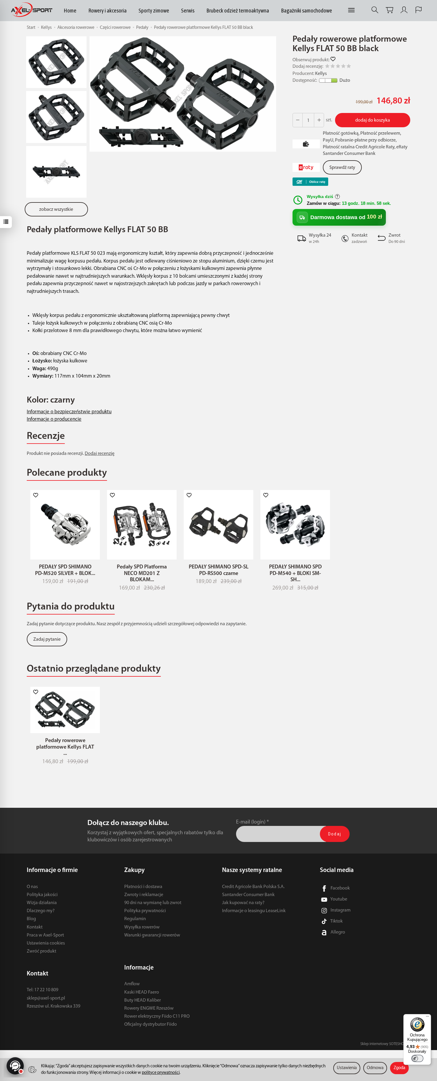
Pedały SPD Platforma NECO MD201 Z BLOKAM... (142, 573)
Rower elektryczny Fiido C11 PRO (157, 1016)
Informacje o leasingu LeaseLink (254, 911)
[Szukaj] (374, 10)
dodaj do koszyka (372, 120)
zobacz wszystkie (56, 209)
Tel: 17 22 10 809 (42, 990)
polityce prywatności (161, 1073)
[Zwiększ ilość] (298, 120)
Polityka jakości (42, 895)
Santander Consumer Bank (248, 895)
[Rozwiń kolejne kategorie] (351, 10)
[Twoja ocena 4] (343, 67)
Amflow (132, 984)
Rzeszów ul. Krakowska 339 (53, 1006)
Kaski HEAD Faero (141, 992)
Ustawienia (347, 1068)
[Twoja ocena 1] (327, 67)
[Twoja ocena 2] (332, 67)
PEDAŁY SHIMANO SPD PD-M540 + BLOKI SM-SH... (295, 573)
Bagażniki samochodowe (306, 10)
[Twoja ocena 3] (338, 67)
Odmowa (375, 1068)
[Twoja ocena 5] (348, 67)
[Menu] (427, 1017)
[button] (183, 94)
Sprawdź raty (342, 167)
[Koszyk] (389, 10)
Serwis (187, 10)
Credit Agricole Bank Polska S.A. (253, 886)
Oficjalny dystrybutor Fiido (150, 1024)
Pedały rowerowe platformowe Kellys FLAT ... (65, 747)
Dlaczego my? (41, 911)
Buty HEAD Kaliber (142, 1000)
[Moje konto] (404, 10)
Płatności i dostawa (143, 886)
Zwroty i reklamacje (143, 895)
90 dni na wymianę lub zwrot (152, 903)
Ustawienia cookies (46, 943)
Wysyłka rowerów (142, 927)
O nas (32, 886)
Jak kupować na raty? (243, 903)
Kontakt (35, 927)
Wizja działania (42, 903)
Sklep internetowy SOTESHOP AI (385, 1044)
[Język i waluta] (418, 10)
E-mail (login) (250, 822)
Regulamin (135, 919)
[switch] (417, 1058)
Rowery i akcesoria (107, 10)
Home (70, 10)
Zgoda (399, 1068)
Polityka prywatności (145, 911)
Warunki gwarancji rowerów (152, 935)
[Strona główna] (33, 10)
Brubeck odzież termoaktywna (237, 10)
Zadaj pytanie (47, 639)
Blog (31, 919)
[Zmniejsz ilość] (319, 120)
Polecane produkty (67, 473)
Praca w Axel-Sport (45, 935)
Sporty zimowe (154, 10)
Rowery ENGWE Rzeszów (149, 1008)
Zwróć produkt (41, 951)
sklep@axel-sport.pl (46, 998)
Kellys (321, 73)
